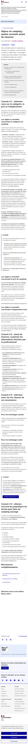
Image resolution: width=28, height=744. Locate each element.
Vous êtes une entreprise (19, 691)
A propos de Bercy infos (5, 654)
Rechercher (22, 2)
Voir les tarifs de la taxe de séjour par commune (13, 303)
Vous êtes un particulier (19, 688)
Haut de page (23, 636)
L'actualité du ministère (19, 693)
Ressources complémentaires (10, 94)
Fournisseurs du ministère (20, 703)
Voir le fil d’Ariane (4, 16)
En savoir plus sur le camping (9, 578)
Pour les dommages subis (11, 87)
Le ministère (3, 693)
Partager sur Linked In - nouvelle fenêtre (10, 639)
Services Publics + (18, 710)
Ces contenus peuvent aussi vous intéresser (10, 574)
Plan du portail (4, 703)
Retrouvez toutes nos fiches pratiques (19, 654)
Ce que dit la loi (6, 582)
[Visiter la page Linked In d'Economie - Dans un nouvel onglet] (6, 680)
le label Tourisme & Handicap (11, 257)
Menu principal (26, 2)
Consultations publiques (19, 701)
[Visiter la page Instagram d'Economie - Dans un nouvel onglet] (14, 680)
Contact (2, 701)
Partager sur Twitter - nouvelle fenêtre (6, 639)
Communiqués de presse (19, 695)
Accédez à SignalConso (10, 496)
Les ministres (3, 691)
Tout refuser (14, 737)
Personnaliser (14, 741)
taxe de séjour (19, 298)
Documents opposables (5, 706)
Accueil (2, 688)
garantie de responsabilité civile (12, 462)
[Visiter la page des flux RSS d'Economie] (22, 680)
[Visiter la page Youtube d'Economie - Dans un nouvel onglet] (18, 680)
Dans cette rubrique (8, 28)
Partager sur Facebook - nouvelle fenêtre (2, 639)
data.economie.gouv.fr (19, 708)
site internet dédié (12, 186)
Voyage (13, 44)
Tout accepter (14, 733)
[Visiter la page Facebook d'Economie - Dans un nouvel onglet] (10, 680)
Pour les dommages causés (11, 84)
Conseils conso (5, 44)
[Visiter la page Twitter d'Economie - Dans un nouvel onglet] (2, 680)
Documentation (18, 706)
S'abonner (5, 668)
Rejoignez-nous (4, 695)
